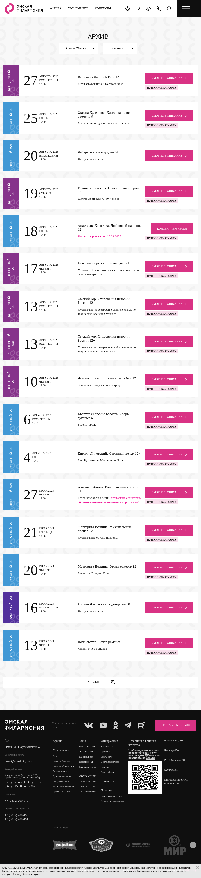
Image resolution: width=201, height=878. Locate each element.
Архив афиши (107, 772)
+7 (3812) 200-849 (16, 800)
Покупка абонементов (63, 766)
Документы (106, 756)
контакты (103, 8)
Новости (105, 767)
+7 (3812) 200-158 (16, 815)
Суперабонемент (87, 791)
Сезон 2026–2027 (87, 781)
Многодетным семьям (64, 786)
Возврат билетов (61, 771)
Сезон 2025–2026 (87, 786)
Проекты (105, 751)
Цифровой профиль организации (176, 781)
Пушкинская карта (62, 776)
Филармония (109, 741)
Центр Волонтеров (110, 762)
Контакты (107, 781)
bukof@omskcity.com (18, 761)
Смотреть (167, 78)
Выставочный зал (87, 767)
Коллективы (107, 746)
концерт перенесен (172, 228)
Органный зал (86, 751)
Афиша (55, 8)
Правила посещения (62, 791)
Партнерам (108, 790)
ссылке (150, 757)
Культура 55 (171, 769)
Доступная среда (61, 781)
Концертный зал (87, 746)
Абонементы (78, 8)
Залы (82, 741)
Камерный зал (86, 756)
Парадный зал (86, 762)
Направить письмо (176, 725)
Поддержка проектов (111, 796)
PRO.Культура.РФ (174, 760)
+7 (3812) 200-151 (16, 819)
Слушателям (61, 750)
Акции (56, 756)
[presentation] (193, 845)
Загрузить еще (97, 682)
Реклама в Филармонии (112, 801)
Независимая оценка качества (142, 743)
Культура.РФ (171, 750)
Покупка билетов (61, 761)
